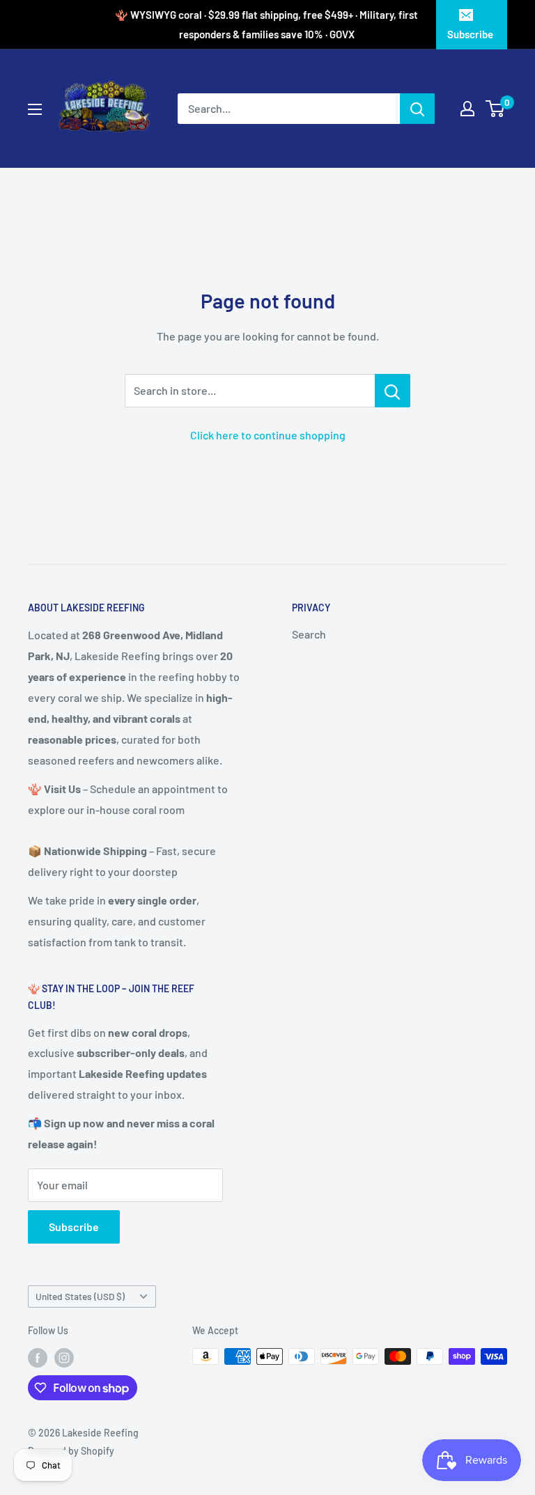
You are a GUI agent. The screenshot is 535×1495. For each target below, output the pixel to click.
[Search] (417, 108)
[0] (495, 108)
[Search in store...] (392, 390)
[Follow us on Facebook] (37, 1358)
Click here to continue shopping (268, 434)
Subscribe (470, 34)
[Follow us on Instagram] (64, 1358)
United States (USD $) (80, 1296)
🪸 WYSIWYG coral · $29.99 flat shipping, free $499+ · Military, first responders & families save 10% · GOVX (266, 24)
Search (309, 634)
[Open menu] (35, 109)
